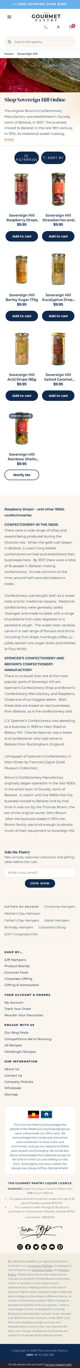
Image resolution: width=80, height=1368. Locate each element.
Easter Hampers (56, 920)
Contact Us (13, 1076)
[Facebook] (28, 1247)
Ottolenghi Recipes (20, 1052)
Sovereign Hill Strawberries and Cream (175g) (58, 220)
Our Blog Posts (16, 1033)
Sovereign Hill (27, 53)
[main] (40, 329)
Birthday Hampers (18, 927)
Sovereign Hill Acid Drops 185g (21, 377)
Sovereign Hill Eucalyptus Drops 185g (58, 299)
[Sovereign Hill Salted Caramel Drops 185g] (58, 348)
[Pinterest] (60, 1247)
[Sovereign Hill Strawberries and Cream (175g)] (58, 189)
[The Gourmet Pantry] (46, 17)
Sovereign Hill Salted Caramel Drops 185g (58, 379)
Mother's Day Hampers (22, 913)
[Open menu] (9, 17)
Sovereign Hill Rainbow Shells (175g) (22, 459)
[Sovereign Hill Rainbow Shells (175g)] (21, 428)
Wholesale (12, 1088)
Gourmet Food (16, 972)
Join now (40, 883)
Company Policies (18, 1082)
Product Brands (17, 966)
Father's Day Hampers (21, 920)
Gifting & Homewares (21, 985)
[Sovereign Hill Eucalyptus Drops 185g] (58, 269)
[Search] (9, 42)
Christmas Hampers (59, 906)
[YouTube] (52, 1247)
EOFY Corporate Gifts (21, 934)
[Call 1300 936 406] (46, 30)
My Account (13, 1003)
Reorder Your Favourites (23, 1015)
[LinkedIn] (44, 1247)
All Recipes (13, 1045)
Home (9, 53)
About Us (11, 1069)
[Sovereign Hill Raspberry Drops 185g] (21, 189)
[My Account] (58, 30)
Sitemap (11, 1094)
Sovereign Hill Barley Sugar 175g (22, 297)
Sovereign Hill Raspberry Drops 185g (21, 220)
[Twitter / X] (36, 1247)
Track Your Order (17, 1009)
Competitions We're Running (28, 1039)
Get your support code (58, 1364)
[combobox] (40, 42)
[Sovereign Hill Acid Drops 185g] (21, 348)
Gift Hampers (15, 960)
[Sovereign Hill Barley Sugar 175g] (21, 269)
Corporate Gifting (52, 927)
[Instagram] (20, 1247)
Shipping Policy (42, 1270)
